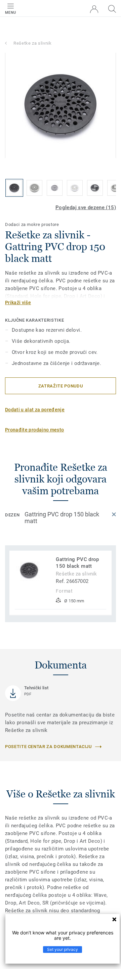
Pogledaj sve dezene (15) (85, 207)
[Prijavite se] (94, 9)
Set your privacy (62, 949)
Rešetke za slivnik (32, 43)
